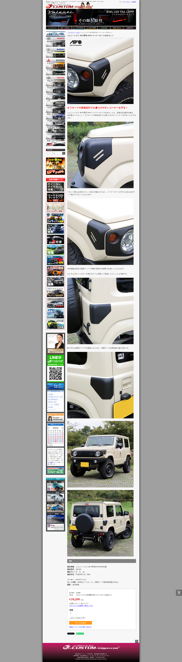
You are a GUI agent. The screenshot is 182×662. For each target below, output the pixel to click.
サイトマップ (51, 409)
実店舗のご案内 (52, 402)
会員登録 (133, 1)
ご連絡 (51, 462)
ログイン (128, 1)
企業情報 (50, 394)
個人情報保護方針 (53, 399)
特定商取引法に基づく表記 (55, 397)
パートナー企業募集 (53, 404)
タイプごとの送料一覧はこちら (81, 606)
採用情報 (50, 407)
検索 (63, 153)
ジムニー (78, 32)
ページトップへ (136, 641)
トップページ (71, 32)
